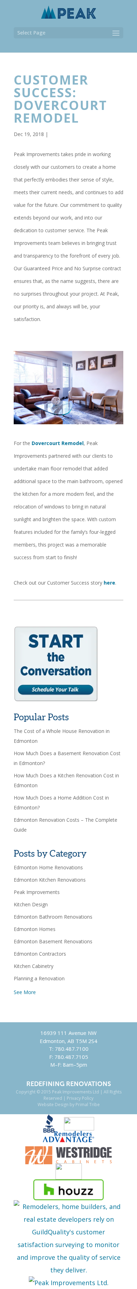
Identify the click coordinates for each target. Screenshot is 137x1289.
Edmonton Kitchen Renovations (50, 879)
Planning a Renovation (39, 978)
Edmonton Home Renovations (48, 867)
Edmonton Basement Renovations (53, 941)
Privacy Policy (80, 1098)
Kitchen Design (31, 904)
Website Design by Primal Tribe (69, 1105)
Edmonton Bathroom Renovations (53, 916)
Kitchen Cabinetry (33, 966)
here (109, 582)
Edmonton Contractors (40, 953)
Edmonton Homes (35, 929)
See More (25, 992)
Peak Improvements (37, 892)
